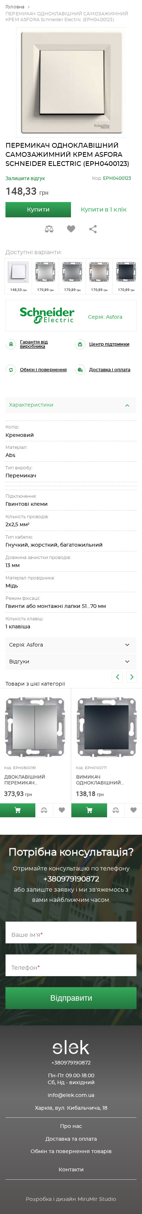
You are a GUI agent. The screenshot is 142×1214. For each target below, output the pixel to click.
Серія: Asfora (105, 317)
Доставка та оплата (71, 1139)
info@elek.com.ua (71, 1095)
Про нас (71, 1126)
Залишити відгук (25, 178)
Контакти (71, 1169)
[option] (71, 82)
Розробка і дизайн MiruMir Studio (71, 1199)
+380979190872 (71, 879)
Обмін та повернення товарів (71, 1151)
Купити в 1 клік (104, 210)
